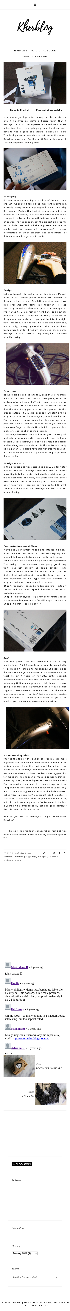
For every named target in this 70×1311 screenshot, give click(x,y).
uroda (18, 860)
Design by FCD (40, 1305)
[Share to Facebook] (49, 853)
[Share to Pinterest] (54, 853)
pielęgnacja (30, 856)
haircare (8, 856)
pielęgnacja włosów (48, 856)
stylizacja (9, 860)
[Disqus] (35, 910)
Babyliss (19, 853)
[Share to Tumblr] (59, 853)
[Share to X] (44, 853)
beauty (28, 853)
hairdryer (18, 856)
